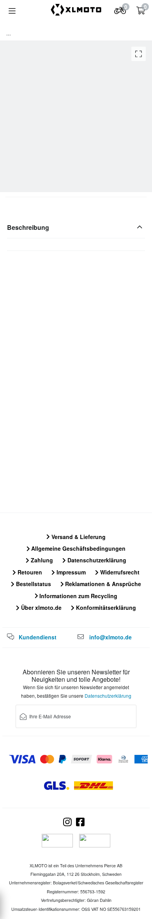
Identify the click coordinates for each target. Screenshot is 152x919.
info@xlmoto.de (110, 637)
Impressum (70, 572)
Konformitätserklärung (105, 607)
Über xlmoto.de (40, 607)
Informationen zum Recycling (77, 596)
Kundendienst (38, 637)
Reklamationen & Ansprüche (102, 584)
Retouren (29, 572)
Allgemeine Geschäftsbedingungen (77, 548)
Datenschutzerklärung (96, 560)
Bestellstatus (32, 584)
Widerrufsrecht (119, 572)
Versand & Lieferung (78, 537)
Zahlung (41, 560)
